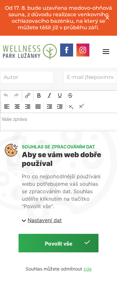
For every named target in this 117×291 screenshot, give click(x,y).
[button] (6, 96)
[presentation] (5, 96)
